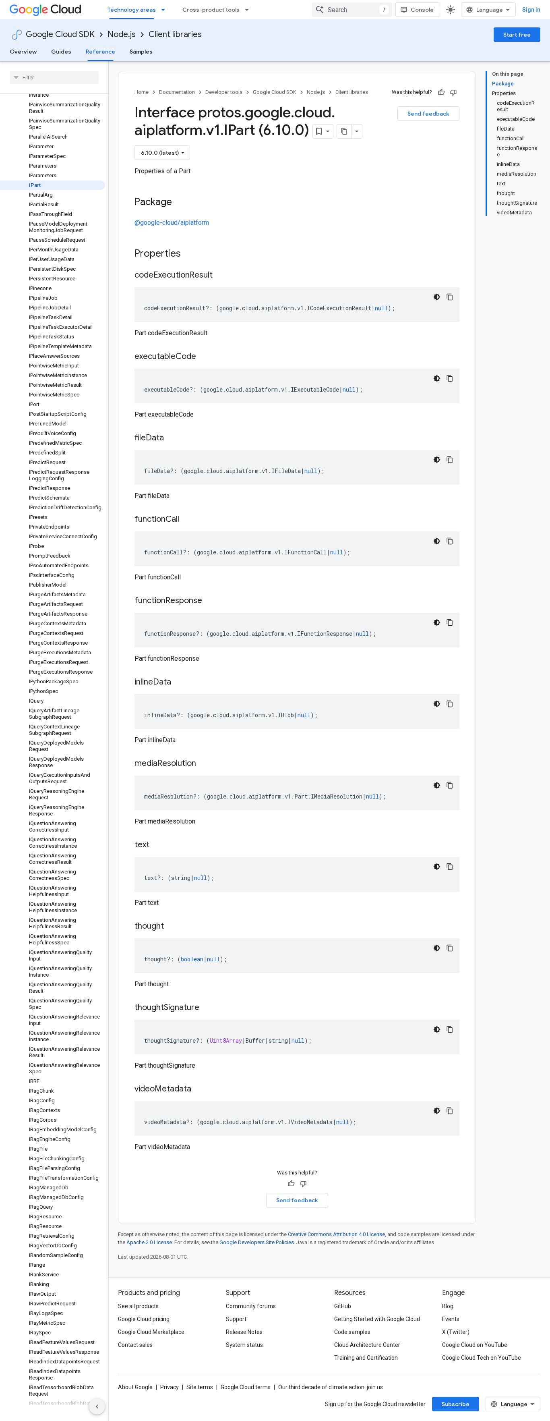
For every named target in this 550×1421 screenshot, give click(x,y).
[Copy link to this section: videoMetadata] (199, 1089)
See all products (138, 1306)
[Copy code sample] (449, 296)
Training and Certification (366, 1358)
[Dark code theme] (436, 296)
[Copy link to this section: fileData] (172, 438)
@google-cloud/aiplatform (171, 222)
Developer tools (223, 92)
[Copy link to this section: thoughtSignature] (207, 1008)
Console (422, 9)
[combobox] (352, 9)
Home (141, 92)
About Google (135, 1387)
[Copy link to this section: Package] (180, 202)
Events (450, 1319)
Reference (100, 51)
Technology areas (132, 9)
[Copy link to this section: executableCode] (204, 357)
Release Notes (244, 1332)
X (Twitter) (455, 1332)
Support (236, 1319)
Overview (23, 51)
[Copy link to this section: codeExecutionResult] (221, 275)
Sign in (531, 9)
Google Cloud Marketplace (151, 1332)
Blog (447, 1306)
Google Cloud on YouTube (474, 1345)
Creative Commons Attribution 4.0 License (336, 1234)
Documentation (177, 92)
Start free (517, 34)
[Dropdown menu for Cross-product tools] (249, 9)
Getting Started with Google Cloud (377, 1319)
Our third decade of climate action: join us (330, 1387)
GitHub (342, 1306)
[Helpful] (441, 92)
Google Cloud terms (246, 1387)
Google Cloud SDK (60, 34)
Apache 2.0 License (149, 1242)
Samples (141, 51)
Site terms (199, 1387)
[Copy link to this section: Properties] (191, 254)
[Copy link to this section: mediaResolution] (204, 764)
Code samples (352, 1332)
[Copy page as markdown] (344, 131)
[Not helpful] (453, 92)
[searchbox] (54, 77)
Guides (61, 51)
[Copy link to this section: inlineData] (179, 682)
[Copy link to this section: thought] (172, 926)
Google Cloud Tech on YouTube (481, 1358)
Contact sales (135, 1345)
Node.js (122, 34)
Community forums (251, 1306)
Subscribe (455, 1404)
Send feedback (428, 113)
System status (244, 1345)
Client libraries (175, 34)
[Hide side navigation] (97, 1406)
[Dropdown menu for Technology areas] (165, 9)
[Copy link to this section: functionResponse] (210, 601)
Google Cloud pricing (144, 1319)
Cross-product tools (211, 9)
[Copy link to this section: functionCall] (187, 520)
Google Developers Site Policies (256, 1242)
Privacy (169, 1387)
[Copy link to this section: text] (157, 845)
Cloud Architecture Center (367, 1345)
